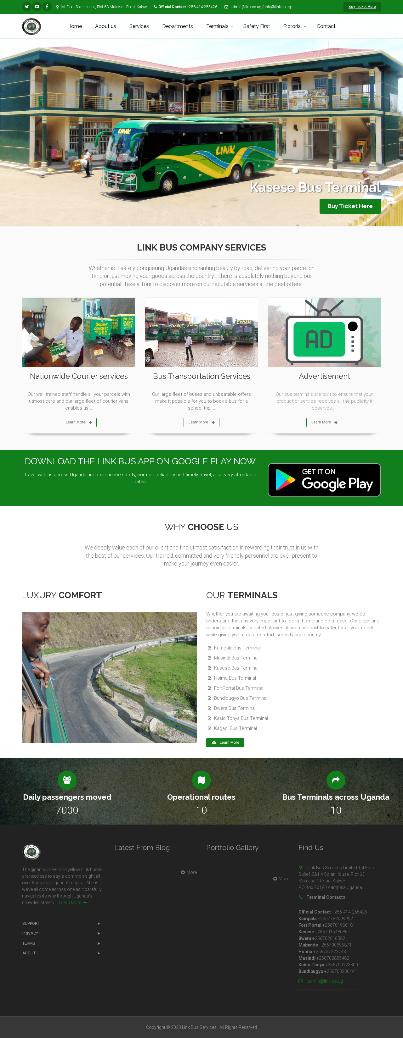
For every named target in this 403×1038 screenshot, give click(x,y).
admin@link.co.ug (324, 981)
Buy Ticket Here (362, 6)
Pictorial (292, 26)
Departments (177, 26)
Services (139, 26)
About (29, 953)
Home (74, 26)
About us (105, 26)
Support (30, 923)
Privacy (30, 933)
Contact (326, 26)
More (191, 872)
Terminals (217, 26)
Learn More (75, 422)
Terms (28, 943)
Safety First (256, 26)
